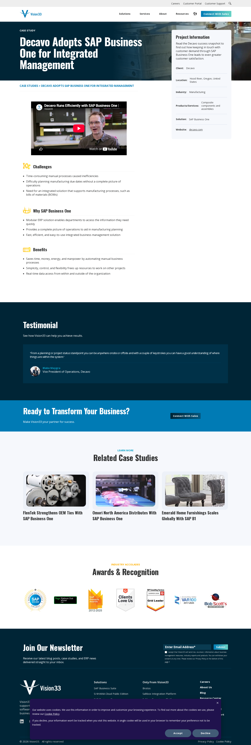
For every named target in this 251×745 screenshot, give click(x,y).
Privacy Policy (206, 741)
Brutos (147, 688)
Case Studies (29, 86)
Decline (205, 733)
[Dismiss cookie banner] (217, 703)
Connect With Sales (185, 416)
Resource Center (210, 698)
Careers (205, 681)
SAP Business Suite (105, 688)
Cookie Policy (52, 713)
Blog (203, 692)
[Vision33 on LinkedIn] (22, 721)
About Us (206, 687)
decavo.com (196, 129)
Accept (178, 733)
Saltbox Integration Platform (159, 693)
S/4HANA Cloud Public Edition (111, 693)
